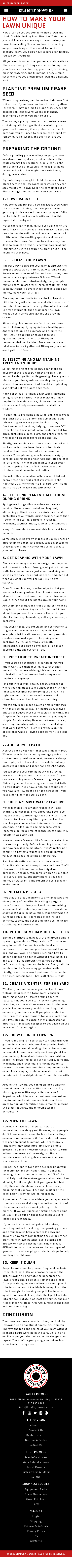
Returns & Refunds (36, 1526)
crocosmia (28, 1063)
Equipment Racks (36, 1489)
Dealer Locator (36, 1435)
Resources (36, 1444)
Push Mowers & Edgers (36, 1472)
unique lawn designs (15, 48)
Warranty (36, 1540)
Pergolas (8, 897)
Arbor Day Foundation (22, 476)
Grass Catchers (36, 1499)
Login (36, 1516)
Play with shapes (13, 626)
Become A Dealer (36, 1440)
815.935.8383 (36, 1403)
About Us (36, 1425)
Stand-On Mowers (36, 1457)
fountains (47, 840)
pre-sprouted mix (31, 121)
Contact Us (36, 1430)
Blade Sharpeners (36, 1494)
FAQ (36, 1535)
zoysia (35, 1092)
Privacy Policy (36, 1531)
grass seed (53, 204)
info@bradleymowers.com (36, 1407)
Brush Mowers (36, 1467)
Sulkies (36, 1476)
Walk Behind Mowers (36, 1462)
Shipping (36, 1521)
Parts (36, 1504)
